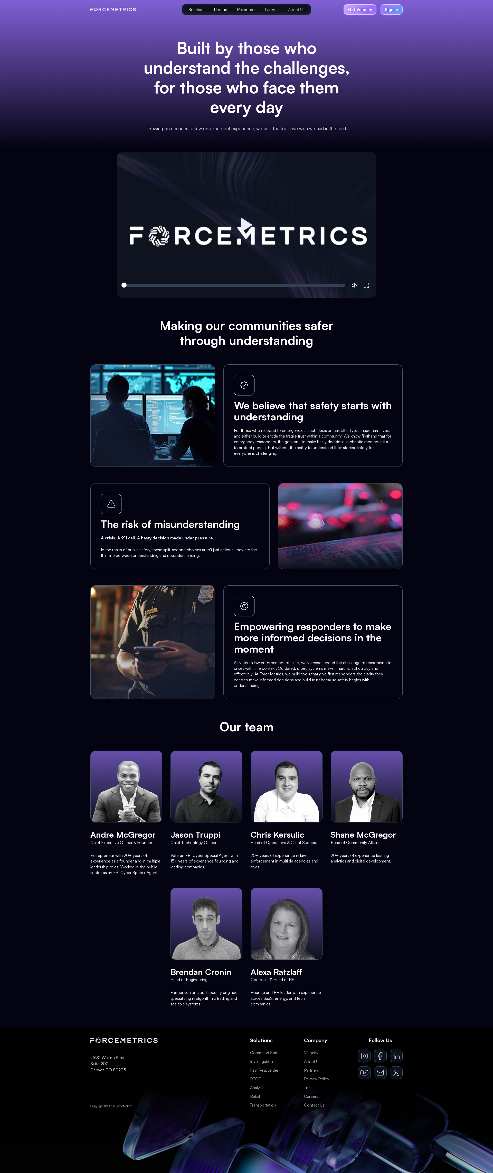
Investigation (261, 1061)
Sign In (391, 9)
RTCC (255, 1078)
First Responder (264, 1070)
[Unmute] (355, 285)
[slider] (234, 285)
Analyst (256, 1087)
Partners (272, 9)
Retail (255, 1096)
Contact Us (314, 1105)
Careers (311, 1096)
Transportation (263, 1105)
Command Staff (264, 1052)
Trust (308, 1087)
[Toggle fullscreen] (366, 285)
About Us (296, 9)
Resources (246, 9)
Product (221, 9)
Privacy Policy (316, 1078)
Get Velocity (360, 9)
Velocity (311, 1052)
